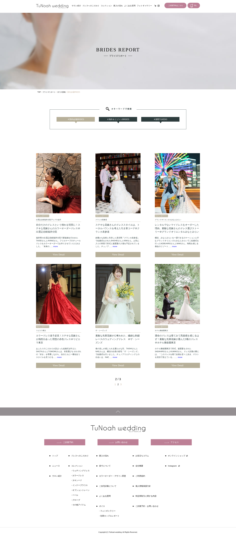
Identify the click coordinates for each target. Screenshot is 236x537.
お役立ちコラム (142, 456)
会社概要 (139, 466)
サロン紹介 (76, 6)
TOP (39, 92)
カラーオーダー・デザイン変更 (112, 476)
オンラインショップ (176, 456)
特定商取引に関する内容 (146, 496)
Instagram (159, 6)
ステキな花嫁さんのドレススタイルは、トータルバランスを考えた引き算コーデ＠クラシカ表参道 (117, 228)
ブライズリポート (49, 92)
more (55, 246)
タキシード (77, 480)
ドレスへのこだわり (90, 6)
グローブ (76, 500)
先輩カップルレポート (109, 516)
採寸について (105, 466)
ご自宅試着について (107, 486)
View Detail (59, 254)
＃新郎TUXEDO (160, 119)
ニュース (56, 466)
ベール (75, 495)
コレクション (106, 6)
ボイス (102, 506)
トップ (55, 456)
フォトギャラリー (144, 6)
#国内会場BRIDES (42, 216)
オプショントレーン (81, 490)
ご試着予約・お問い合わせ (146, 506)
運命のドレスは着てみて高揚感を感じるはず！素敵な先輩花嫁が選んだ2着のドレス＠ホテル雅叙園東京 (177, 339)
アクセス (175, 442)
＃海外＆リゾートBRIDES (118, 119)
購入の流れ (118, 6)
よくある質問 (129, 6)
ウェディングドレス (81, 470)
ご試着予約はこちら (175, 5)
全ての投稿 (61, 92)
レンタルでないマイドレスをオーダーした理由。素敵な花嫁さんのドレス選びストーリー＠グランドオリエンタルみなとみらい (177, 228)
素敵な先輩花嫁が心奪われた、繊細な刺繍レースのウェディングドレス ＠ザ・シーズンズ (117, 339)
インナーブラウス (80, 485)
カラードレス (78, 475)
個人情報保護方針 (143, 486)
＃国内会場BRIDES (75, 119)
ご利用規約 (140, 476)
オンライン (155, 6)
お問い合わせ (121, 442)
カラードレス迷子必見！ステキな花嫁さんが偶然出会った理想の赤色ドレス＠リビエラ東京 (58, 339)
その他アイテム (79, 505)
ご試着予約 (68, 442)
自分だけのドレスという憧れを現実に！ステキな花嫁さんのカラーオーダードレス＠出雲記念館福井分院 (58, 228)
